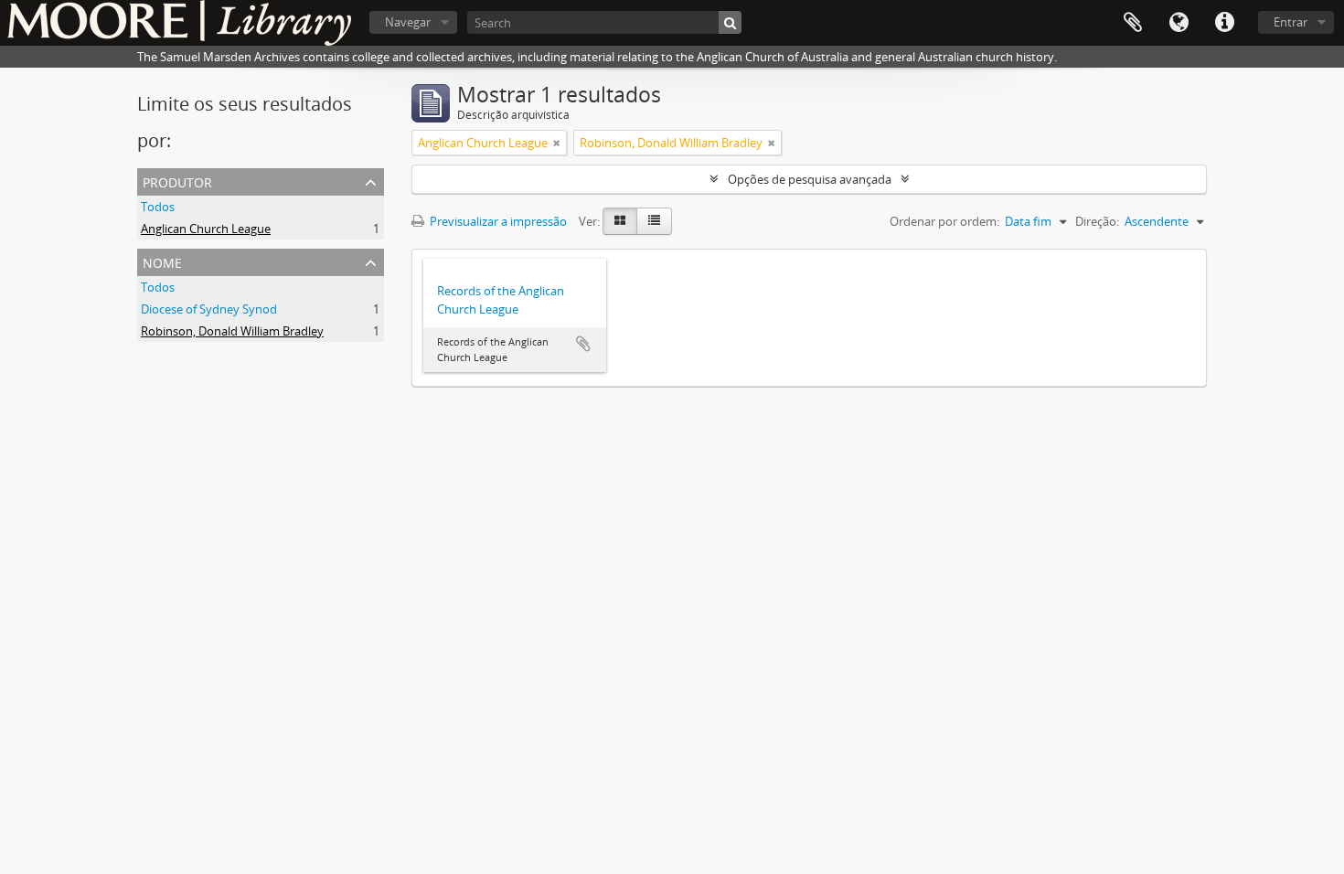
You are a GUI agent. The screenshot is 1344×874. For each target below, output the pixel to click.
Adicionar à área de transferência (583, 344)
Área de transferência (1133, 23)
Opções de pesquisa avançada (809, 179)
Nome (162, 261)
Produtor (177, 180)
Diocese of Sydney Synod (209, 309)
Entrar (1290, 22)
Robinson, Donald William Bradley (232, 331)
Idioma (1178, 23)
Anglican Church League (206, 228)
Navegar (408, 22)
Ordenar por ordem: (944, 221)
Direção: (1097, 221)
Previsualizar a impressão (497, 221)
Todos (158, 206)
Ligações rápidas (1224, 23)
